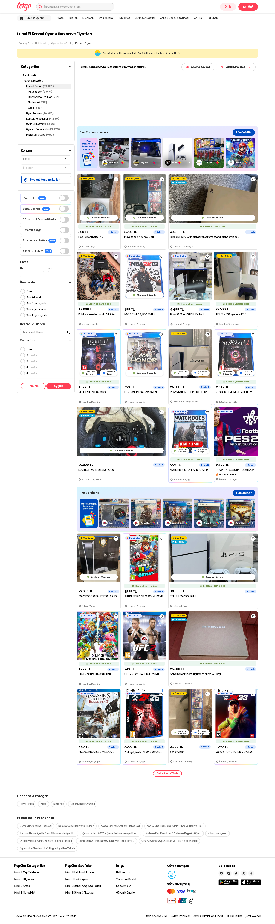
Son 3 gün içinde (36, 303)
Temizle (33, 386)
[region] (167, 153)
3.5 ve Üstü (33, 361)
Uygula (58, 386)
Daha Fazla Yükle (167, 773)
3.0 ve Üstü (33, 355)
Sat (250, 6)
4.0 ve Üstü (33, 367)
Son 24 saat (33, 297)
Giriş (228, 6)
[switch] (64, 198)
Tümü (29, 291)
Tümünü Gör (244, 132)
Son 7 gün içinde (36, 309)
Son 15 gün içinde (36, 315)
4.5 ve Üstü (33, 373)
